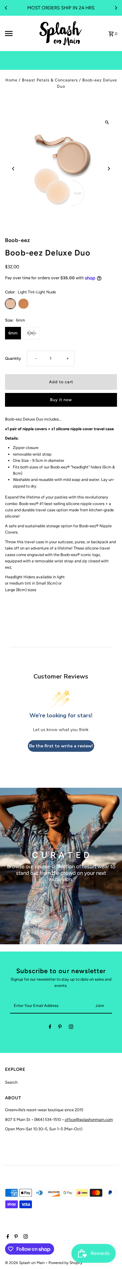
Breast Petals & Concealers (50, 80)
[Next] (115, 8)
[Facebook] (50, 1027)
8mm (31, 333)
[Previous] (6, 8)
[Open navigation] (19, 33)
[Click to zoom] (107, 123)
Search (11, 1082)
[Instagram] (71, 1027)
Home (11, 80)
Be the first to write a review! (61, 746)
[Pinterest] (60, 1027)
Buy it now (61, 399)
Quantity (13, 358)
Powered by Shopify (65, 1263)
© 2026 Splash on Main (25, 1263)
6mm (13, 333)
